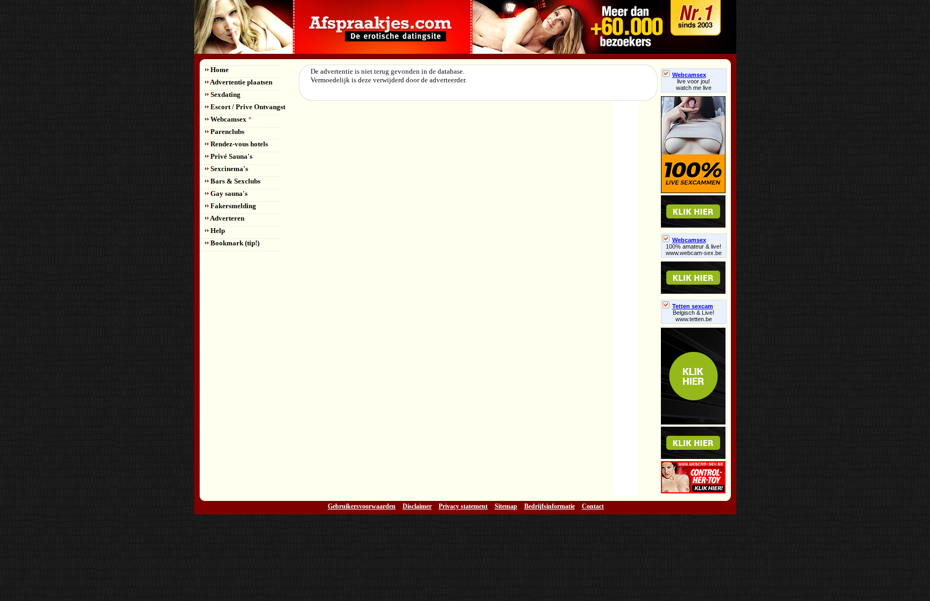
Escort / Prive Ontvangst (247, 107)
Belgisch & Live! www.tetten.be (693, 315)
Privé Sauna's (230, 156)
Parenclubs (226, 132)
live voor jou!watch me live (693, 84)
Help (217, 231)
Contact (593, 506)
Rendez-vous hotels (238, 144)
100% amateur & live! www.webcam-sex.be (694, 249)
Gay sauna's (228, 193)
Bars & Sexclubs (234, 181)
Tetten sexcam (692, 306)
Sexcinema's (228, 169)
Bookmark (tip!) (234, 243)
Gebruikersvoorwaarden (362, 506)
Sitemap (506, 506)
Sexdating (225, 94)
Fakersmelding (232, 206)
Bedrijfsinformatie (549, 506)
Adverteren (226, 218)
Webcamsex (230, 119)
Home (219, 70)
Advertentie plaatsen (240, 82)
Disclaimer (417, 506)
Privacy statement (463, 506)
